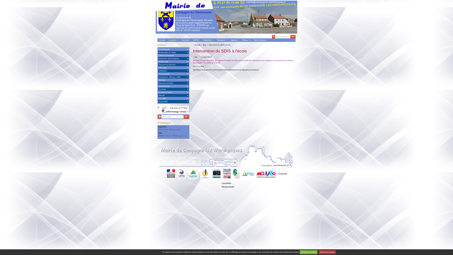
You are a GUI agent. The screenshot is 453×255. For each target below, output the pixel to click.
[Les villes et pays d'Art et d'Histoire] (227, 173)
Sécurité (162, 95)
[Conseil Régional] (205, 173)
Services (162, 80)
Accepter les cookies (308, 252)
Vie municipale (164, 49)
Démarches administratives (169, 59)
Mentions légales (228, 187)
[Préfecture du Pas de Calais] (171, 173)
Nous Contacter (260, 40)
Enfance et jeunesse (166, 55)
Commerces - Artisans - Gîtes (170, 77)
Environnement (164, 86)
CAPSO (196, 40)
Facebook (185, 40)
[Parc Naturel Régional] (236, 173)
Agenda (234, 40)
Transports (221, 40)
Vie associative (164, 74)
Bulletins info (163, 62)
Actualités (172, 40)
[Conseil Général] (193, 173)
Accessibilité (163, 101)
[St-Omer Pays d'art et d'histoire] (216, 173)
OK (293, 36)
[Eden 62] (248, 173)
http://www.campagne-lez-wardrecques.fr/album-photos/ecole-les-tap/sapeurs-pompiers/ (226, 70)
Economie (162, 89)
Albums (245, 40)
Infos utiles (163, 68)
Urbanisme (207, 40)
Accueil (162, 40)
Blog (204, 45)
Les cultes (162, 98)
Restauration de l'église (167, 52)
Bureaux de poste (165, 92)
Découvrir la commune (167, 65)
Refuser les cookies (327, 252)
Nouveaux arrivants (166, 83)
